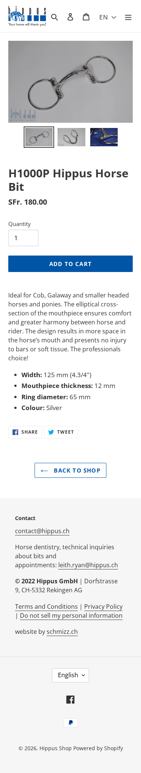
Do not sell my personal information (71, 615)
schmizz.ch (62, 631)
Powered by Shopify (98, 748)
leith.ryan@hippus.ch (88, 565)
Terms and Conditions (46, 606)
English (68, 675)
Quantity (19, 223)
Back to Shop (76, 470)
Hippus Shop (55, 748)
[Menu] (128, 16)
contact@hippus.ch (42, 531)
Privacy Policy (103, 606)
